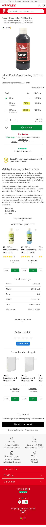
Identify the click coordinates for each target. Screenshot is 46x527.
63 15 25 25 (39, 447)
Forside (4, 18)
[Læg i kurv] (15, 270)
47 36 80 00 (38, 445)
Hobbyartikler (27, 18)
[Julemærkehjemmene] (19, 502)
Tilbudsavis (34, 460)
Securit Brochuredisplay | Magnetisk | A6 (10, 378)
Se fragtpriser (23, 140)
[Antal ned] (6, 120)
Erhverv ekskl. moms (15, 430)
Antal (6, 270)
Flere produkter (14, 18)
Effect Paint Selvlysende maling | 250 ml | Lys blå (28, 249)
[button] (6, 28)
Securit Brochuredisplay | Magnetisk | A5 (28, 378)
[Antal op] (15, 120)
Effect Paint (35, 289)
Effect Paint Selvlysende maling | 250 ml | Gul (10, 249)
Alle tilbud (34, 462)
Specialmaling (28, 20)
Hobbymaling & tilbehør (12, 20)
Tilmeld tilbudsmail (23, 424)
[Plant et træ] (25, 502)
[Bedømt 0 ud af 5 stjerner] (7, 385)
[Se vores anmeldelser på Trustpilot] (23, 492)
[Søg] (41, 11)
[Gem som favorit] (17, 230)
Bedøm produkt (23, 343)
